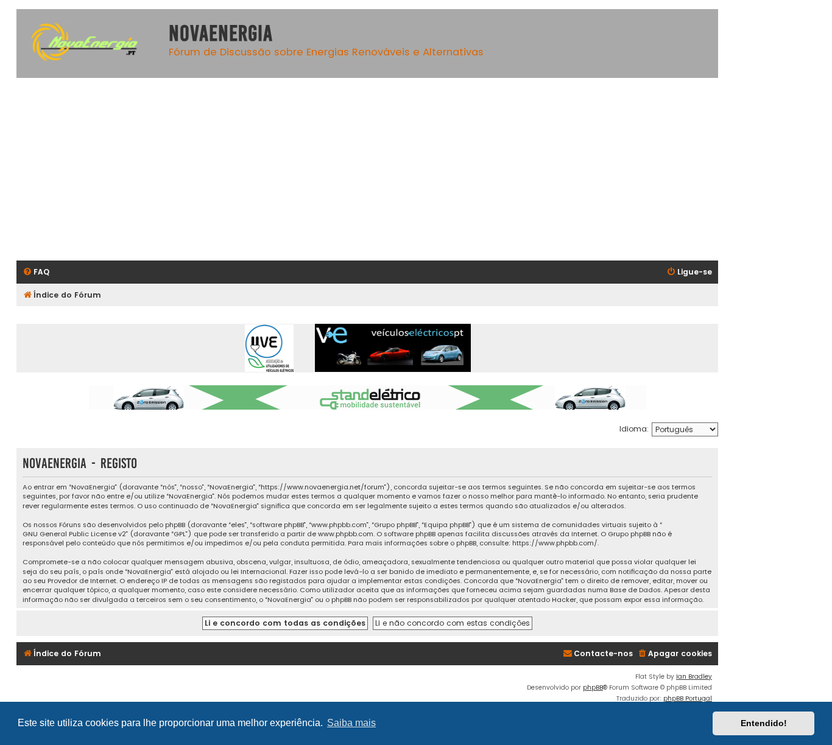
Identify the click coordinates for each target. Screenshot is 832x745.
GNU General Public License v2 (74, 534)
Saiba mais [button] (351, 723)
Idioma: (634, 429)
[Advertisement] (381, 169)
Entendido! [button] (764, 723)
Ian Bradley (694, 676)
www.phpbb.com (345, 534)
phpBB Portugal (687, 698)
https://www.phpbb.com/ (555, 543)
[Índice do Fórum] (89, 43)
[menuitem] (36, 272)
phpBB (593, 687)
